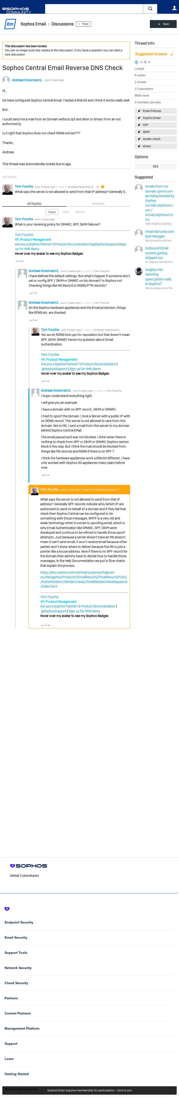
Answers (98, 204)
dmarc (147, 146)
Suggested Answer (151, 54)
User (174, 8)
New (166, 24)
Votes (65, 211)
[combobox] (94, 9)
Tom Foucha (24, 186)
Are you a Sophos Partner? (34, 244)
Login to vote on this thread (141, 61)
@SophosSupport (105, 244)
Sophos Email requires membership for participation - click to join (89, 1090)
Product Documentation (72, 244)
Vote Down (22, 261)
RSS (155, 166)
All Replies (34, 204)
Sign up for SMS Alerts (85, 369)
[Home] (22, 10)
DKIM (146, 132)
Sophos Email (152, 118)
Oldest (52, 212)
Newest (80, 211)
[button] (150, 9)
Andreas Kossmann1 (27, 80)
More (85, 24)
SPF (145, 125)
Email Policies (152, 111)
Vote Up (17, 261)
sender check (151, 139)
